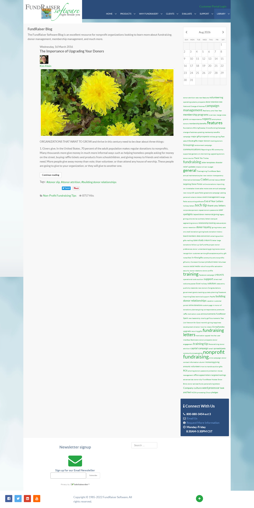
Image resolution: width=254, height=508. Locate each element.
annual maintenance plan (193, 175)
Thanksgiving (202, 171)
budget (210, 167)
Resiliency (207, 111)
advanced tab (188, 379)
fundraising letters (203, 332)
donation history (215, 232)
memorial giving (212, 214)
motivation (200, 336)
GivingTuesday (218, 327)
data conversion (203, 236)
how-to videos (206, 327)
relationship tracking (207, 223)
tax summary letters (202, 219)
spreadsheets (219, 348)
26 (203, 72)
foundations (188, 128)
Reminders (195, 340)
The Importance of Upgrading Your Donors (72, 51)
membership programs (196, 114)
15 (222, 58)
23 (185, 72)
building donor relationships (99, 182)
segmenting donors (190, 223)
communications (192, 149)
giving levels (204, 232)
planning (214, 292)
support (208, 278)
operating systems (190, 102)
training (190, 273)
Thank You (198, 158)
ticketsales (190, 188)
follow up (195, 245)
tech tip (201, 205)
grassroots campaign (212, 193)
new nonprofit (188, 193)
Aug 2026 (204, 32)
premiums (220, 310)
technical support (202, 297)
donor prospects (205, 340)
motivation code (194, 314)
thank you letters (216, 205)
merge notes (221, 115)
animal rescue (214, 180)
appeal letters (205, 375)
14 (216, 58)
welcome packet (189, 284)
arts (212, 111)
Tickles (206, 158)
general (189, 170)
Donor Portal (196, 184)
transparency (218, 175)
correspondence (210, 310)
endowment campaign (203, 145)
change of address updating (193, 132)
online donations (209, 184)
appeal (207, 336)
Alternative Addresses (191, 180)
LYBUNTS (219, 275)
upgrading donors (217, 154)
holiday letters (188, 206)
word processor (211, 387)
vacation (210, 301)
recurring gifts (196, 331)
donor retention (189, 227)
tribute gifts (192, 141)
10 (191, 58)
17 (191, 65)
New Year (218, 111)
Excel (198, 284)
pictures (191, 219)
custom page (207, 305)
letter (214, 240)
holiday (204, 284)
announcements (208, 314)
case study (198, 240)
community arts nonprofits (213, 258)
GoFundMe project (207, 245)
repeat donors (204, 210)
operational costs (190, 279)
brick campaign (215, 358)
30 (185, 79)
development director (191, 327)
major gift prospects (200, 136)
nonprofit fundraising (204, 354)
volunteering (216, 97)
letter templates (208, 162)
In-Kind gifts (197, 257)
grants (186, 119)
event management (211, 197)
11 (197, 58)
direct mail (218, 279)
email (211, 349)
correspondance (195, 119)
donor (195, 249)
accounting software (196, 201)
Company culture (192, 388)
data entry (221, 284)
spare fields (199, 193)
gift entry (186, 262)
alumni (202, 362)
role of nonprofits (207, 266)
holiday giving (215, 137)
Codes (205, 179)
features (214, 122)
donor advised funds (195, 384)
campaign (187, 137)
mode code (208, 188)
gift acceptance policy (214, 253)
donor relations (196, 271)
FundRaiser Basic (214, 171)
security (186, 271)
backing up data (204, 292)
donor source (188, 158)
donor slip (54, 182)
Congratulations (214, 288)
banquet (214, 219)
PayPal (212, 297)
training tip (200, 344)
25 (197, 72)
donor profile (208, 271)
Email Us (191, 418)
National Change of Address (194, 106)
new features (204, 98)
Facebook (222, 292)
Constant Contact (198, 262)
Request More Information (202, 422)
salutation (219, 266)
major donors (204, 141)
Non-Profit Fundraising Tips (59, 195)
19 (203, 65)
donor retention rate (214, 102)
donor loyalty (203, 227)
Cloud (208, 392)
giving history (217, 227)
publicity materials (190, 288)
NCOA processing (198, 392)
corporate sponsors (190, 210)
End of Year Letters (213, 201)
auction (200, 279)
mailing (190, 240)
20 (209, 65)
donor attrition (71, 182)
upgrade (187, 331)
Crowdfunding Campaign (215, 128)
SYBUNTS (208, 240)
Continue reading (50, 175)
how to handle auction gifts (211, 367)
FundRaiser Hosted (210, 379)
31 (191, 79)
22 (222, 65)
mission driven (201, 167)
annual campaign (219, 188)
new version (208, 175)
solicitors (212, 283)
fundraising (192, 162)
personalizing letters (212, 384)
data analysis (221, 223)
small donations (192, 232)
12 (203, 58)
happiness (217, 323)
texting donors (216, 141)
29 (222, 72)
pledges (214, 392)
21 (216, 65)
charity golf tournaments (210, 318)
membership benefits (198, 124)
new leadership (194, 318)
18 (197, 65)
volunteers (196, 366)
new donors (202, 288)
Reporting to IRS (207, 150)
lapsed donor (198, 214)
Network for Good (193, 323)
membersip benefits (212, 132)
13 (209, 58)
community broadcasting (193, 353)
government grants (190, 292)
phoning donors (194, 371)
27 (209, 72)
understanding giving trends (209, 249)
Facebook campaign (206, 275)
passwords (214, 210)
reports (206, 118)
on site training (204, 154)
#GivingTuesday (199, 128)
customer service (199, 253)
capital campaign (199, 348)
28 (216, 72)
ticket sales (199, 188)
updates (191, 167)
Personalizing (214, 344)
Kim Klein (45, 65)
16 (185, 65)
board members (189, 236)
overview (212, 115)
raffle (185, 314)
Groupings (188, 145)
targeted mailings (218, 375)
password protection (209, 371)
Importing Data (189, 297)
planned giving (197, 310)
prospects (201, 102)
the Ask (214, 336)
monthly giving (207, 323)
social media (195, 266)
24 (191, 72)
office (196, 375)
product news (211, 262)
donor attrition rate (191, 98)
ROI (185, 370)
